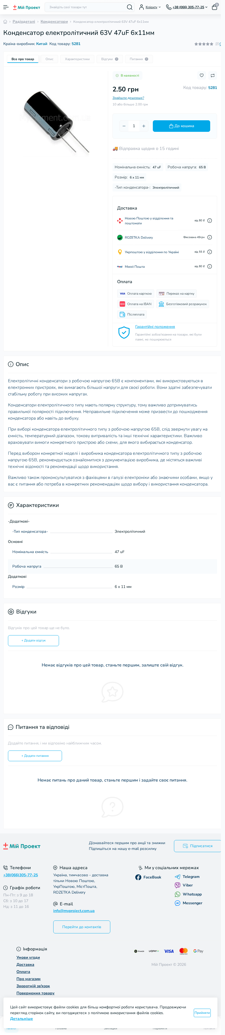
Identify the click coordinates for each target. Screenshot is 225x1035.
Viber (188, 885)
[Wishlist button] (201, 75)
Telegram (191, 876)
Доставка (25, 964)
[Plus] (143, 126)
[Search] (130, 7)
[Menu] (6, 7)
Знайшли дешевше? (128, 98)
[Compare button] (212, 75)
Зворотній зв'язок (33, 986)
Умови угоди (28, 957)
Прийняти (202, 1013)
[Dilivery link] (209, 220)
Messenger (192, 903)
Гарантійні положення (155, 326)
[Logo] (26, 7)
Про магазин (28, 978)
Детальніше (21, 1018)
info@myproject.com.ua (74, 910)
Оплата (23, 971)
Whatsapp (192, 894)
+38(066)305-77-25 (20, 875)
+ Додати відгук (33, 640)
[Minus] (124, 126)
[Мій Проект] (37, 846)
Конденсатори (54, 21)
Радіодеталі (24, 21)
